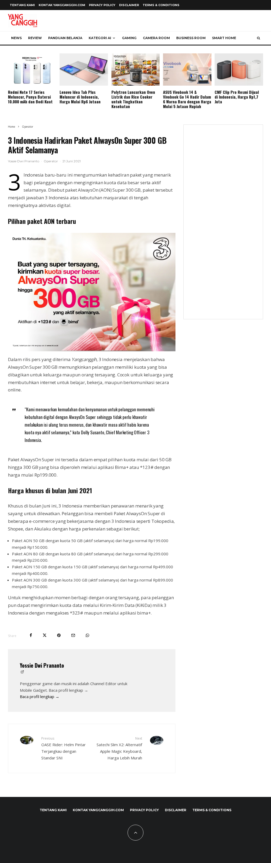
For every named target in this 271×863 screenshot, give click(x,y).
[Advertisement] (223, 225)
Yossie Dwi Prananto (23, 161)
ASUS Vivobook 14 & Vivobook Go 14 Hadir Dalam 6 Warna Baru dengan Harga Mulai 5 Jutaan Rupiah (187, 99)
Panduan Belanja (65, 38)
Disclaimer (129, 5)
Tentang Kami (22, 5)
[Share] (31, 635)
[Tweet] (45, 635)
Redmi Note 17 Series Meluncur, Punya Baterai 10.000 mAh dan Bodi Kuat (30, 97)
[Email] (73, 635)
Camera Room (156, 38)
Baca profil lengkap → (39, 696)
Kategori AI (100, 38)
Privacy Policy (102, 5)
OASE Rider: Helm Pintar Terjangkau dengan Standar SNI (63, 748)
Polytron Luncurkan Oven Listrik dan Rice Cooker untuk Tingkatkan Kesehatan (133, 99)
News (16, 38)
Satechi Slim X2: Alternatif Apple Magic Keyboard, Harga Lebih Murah (119, 748)
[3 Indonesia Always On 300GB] (91, 292)
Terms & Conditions (161, 5)
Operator (51, 161)
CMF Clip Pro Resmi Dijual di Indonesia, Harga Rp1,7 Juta (237, 97)
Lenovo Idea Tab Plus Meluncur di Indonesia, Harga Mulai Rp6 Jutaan (80, 97)
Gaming (129, 38)
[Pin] (59, 635)
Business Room (191, 38)
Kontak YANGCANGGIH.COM (62, 5)
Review (35, 38)
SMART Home (224, 38)
